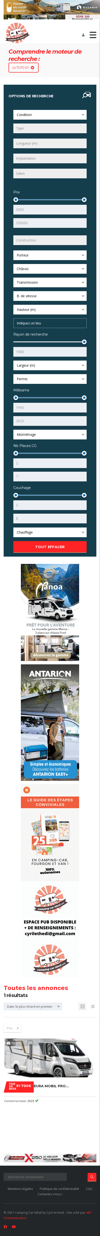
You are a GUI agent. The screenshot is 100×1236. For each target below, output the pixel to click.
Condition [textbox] (24, 114)
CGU (89, 1189)
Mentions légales (20, 1189)
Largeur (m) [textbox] (26, 365)
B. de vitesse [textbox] (27, 296)
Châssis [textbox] (23, 268)
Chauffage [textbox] (25, 532)
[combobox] (50, 115)
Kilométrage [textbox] (26, 434)
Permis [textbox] (22, 379)
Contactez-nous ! (50, 1194)
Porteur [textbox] (23, 255)
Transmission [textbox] (27, 282)
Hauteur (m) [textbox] (26, 309)
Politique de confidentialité (59, 1189)
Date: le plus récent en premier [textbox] (29, 1006)
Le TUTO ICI (21, 68)
